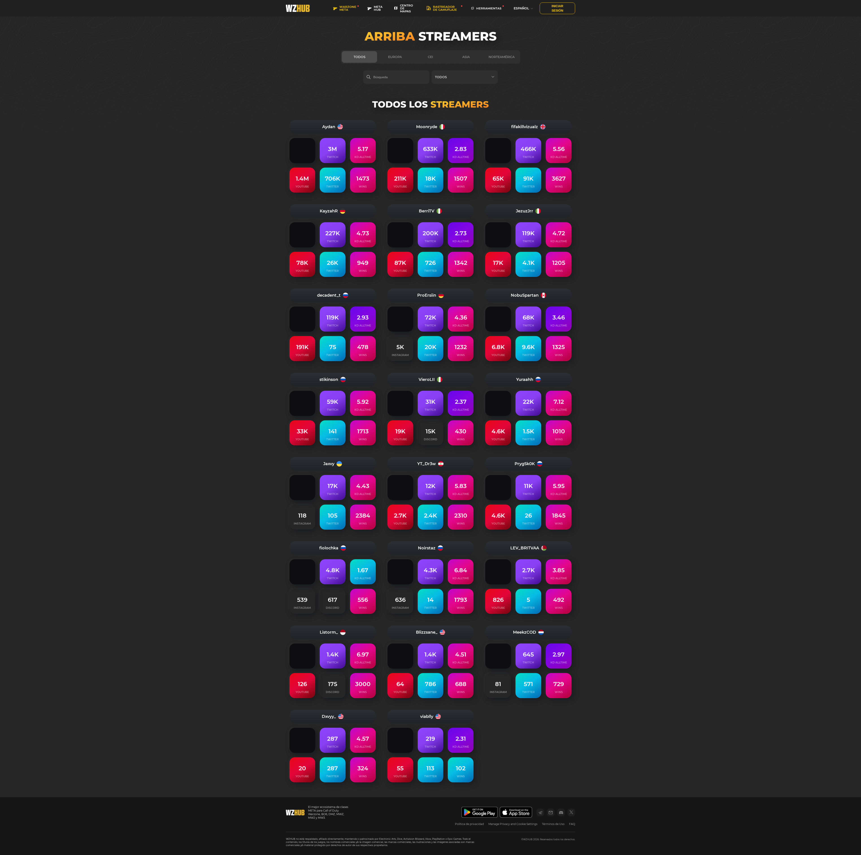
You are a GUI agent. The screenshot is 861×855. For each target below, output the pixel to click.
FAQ (572, 824)
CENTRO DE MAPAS (406, 8)
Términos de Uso (553, 824)
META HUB (378, 8)
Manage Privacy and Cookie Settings (512, 824)
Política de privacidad (469, 824)
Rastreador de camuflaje (445, 8)
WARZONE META (347, 8)
